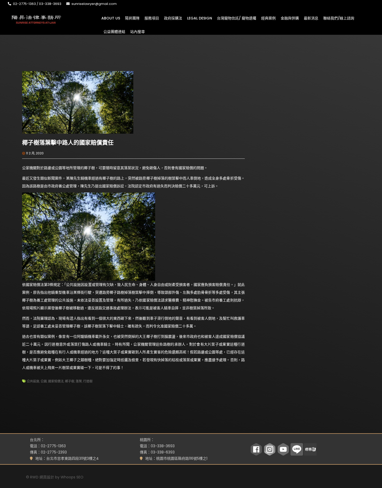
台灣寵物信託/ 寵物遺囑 (236, 18)
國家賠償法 (56, 381)
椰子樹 (69, 381)
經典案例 (268, 18)
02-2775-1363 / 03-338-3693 (37, 3)
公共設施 (33, 381)
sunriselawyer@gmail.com (94, 3)
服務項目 (151, 18)
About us (110, 18)
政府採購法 (173, 18)
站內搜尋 (137, 31)
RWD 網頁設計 (42, 477)
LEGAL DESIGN (199, 18)
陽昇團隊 (132, 18)
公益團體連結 (114, 31)
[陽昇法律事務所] (36, 19)
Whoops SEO (72, 477)
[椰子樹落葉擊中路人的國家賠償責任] (77, 102)
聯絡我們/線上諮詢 (338, 18)
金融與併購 (290, 18)
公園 (44, 381)
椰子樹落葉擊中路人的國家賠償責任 (68, 143)
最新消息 (311, 18)
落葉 (79, 381)
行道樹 (88, 381)
